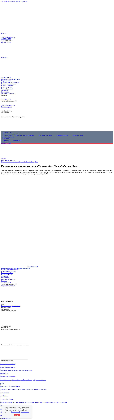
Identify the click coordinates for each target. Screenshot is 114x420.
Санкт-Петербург (9, 402)
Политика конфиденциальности (10, 306)
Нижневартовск (17, 389)
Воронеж (29, 370)
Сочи (45, 402)
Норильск (44, 389)
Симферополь (32, 402)
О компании (4, 276)
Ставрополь (51, 402)
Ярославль (7, 418)
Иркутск (12, 376)
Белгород (8, 367)
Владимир (11, 370)
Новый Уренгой (35, 389)
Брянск (13, 367)
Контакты (4, 281)
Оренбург (6, 393)
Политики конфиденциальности (20, 412)
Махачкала (12, 386)
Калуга (14, 380)
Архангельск (11, 364)
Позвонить (4, 57)
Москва (17, 386)
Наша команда (5, 277)
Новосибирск (26, 389)
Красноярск (38, 380)
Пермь (5, 396)
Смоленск (40, 402)
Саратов (17, 402)
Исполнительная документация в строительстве (15, 268)
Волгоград (17, 370)
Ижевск (7, 376)
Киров (25, 380)
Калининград (8, 380)
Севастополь (24, 402)
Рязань (11, 399)
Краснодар (31, 380)
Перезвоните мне (6, 42)
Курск (44, 380)
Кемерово (20, 380)
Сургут (57, 402)
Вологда (23, 370)
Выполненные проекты (8, 279)
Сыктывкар (63, 402)
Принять (17, 415)
